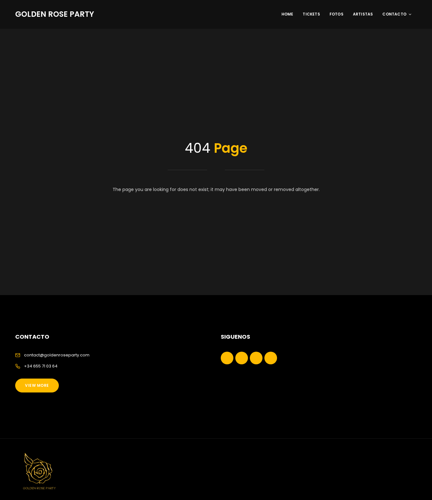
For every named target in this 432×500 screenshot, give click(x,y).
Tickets (311, 14)
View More (37, 385)
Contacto (394, 14)
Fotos (336, 14)
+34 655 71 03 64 (41, 366)
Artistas (363, 14)
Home (287, 14)
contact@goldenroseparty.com (56, 355)
